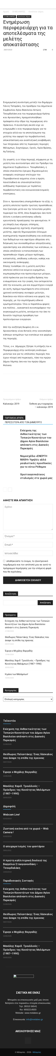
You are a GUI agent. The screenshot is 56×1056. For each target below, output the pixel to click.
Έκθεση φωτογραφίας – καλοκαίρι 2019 (41, 405)
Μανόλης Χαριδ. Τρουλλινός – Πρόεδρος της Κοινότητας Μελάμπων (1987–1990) (27, 662)
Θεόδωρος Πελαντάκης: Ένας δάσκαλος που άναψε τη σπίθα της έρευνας (27, 639)
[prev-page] (5, 490)
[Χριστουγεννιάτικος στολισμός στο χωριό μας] (11, 478)
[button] (51, 4)
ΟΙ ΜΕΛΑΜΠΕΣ (18, 12)
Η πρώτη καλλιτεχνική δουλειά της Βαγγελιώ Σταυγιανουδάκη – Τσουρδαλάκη (25, 864)
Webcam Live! (11, 814)
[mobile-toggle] (5, 4)
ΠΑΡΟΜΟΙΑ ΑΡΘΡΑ (14, 418)
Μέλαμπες (37, 1052)
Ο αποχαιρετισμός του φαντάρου (23, 846)
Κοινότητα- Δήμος (36, 12)
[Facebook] (6, 57)
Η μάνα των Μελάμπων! (16, 674)
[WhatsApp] (28, 57)
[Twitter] (13, 57)
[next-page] (10, 490)
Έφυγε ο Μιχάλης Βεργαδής (19, 651)
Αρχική (6, 12)
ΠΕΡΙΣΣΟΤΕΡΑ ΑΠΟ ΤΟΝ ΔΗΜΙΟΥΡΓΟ (23, 422)
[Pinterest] (20, 57)
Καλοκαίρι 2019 (11, 403)
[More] (35, 57)
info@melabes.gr (34, 1019)
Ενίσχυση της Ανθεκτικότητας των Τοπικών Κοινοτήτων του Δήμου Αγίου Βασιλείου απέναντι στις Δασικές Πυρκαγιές (27, 624)
